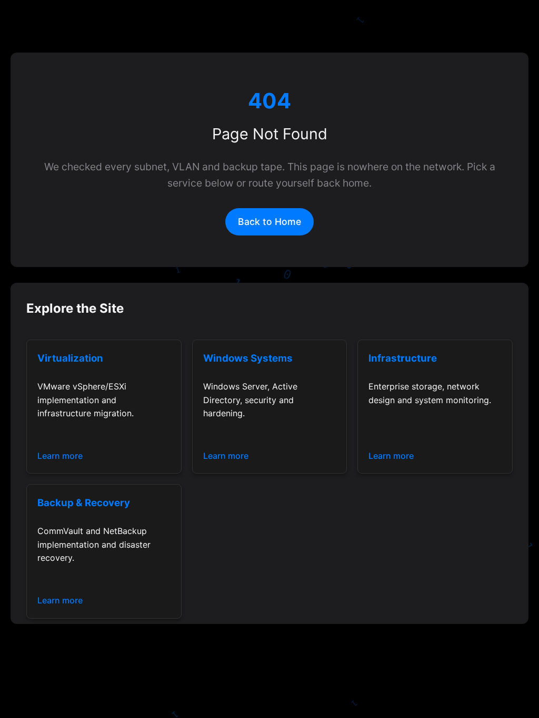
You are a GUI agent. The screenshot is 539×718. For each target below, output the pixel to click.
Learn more (60, 455)
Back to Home (269, 221)
